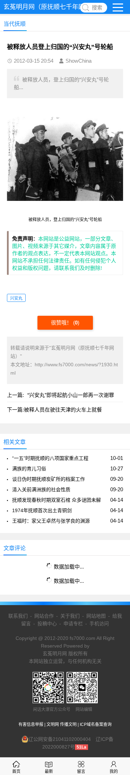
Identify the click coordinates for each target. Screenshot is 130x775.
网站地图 (96, 616)
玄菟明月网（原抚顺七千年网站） (50, 6)
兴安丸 (16, 298)
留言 (81, 771)
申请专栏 (73, 623)
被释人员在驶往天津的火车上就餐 (63, 410)
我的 (114, 771)
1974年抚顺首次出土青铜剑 (42, 510)
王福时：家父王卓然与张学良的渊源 (51, 521)
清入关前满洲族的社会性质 (41, 489)
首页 (16, 771)
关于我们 (70, 616)
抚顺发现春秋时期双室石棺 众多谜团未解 (56, 500)
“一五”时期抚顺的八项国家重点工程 (50, 458)
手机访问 (99, 623)
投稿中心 (47, 623)
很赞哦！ (62, 323)
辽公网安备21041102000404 (59, 739)
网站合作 (44, 616)
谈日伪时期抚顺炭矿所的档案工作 (48, 479)
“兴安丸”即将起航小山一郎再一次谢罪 (70, 395)
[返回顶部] (116, 690)
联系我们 (18, 616)
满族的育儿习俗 (29, 468)
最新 (49, 771)
